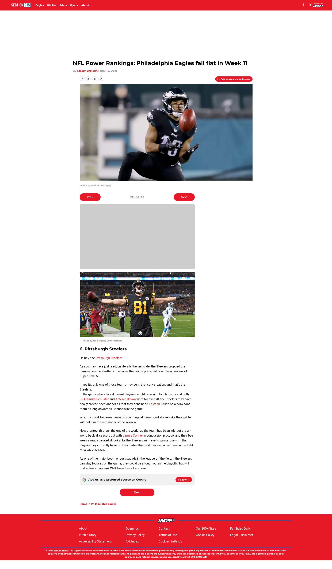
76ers (63, 5)
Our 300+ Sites (206, 528)
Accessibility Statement (95, 541)
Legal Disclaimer (241, 535)
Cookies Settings (170, 541)
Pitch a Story (87, 535)
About (85, 5)
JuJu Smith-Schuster (94, 399)
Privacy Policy (135, 535)
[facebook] (303, 4)
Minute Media (61, 550)
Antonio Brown (125, 399)
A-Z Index (132, 541)
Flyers (74, 5)
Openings (132, 528)
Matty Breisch (87, 70)
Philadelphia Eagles (103, 503)
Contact (164, 528)
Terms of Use (168, 535)
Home (83, 503)
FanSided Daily (240, 528)
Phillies (51, 5)
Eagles (39, 5)
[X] (310, 4)
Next (184, 197)
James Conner (133, 435)
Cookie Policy (205, 535)
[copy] (100, 78)
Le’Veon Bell (157, 404)
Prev (90, 197)
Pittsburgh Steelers (109, 358)
